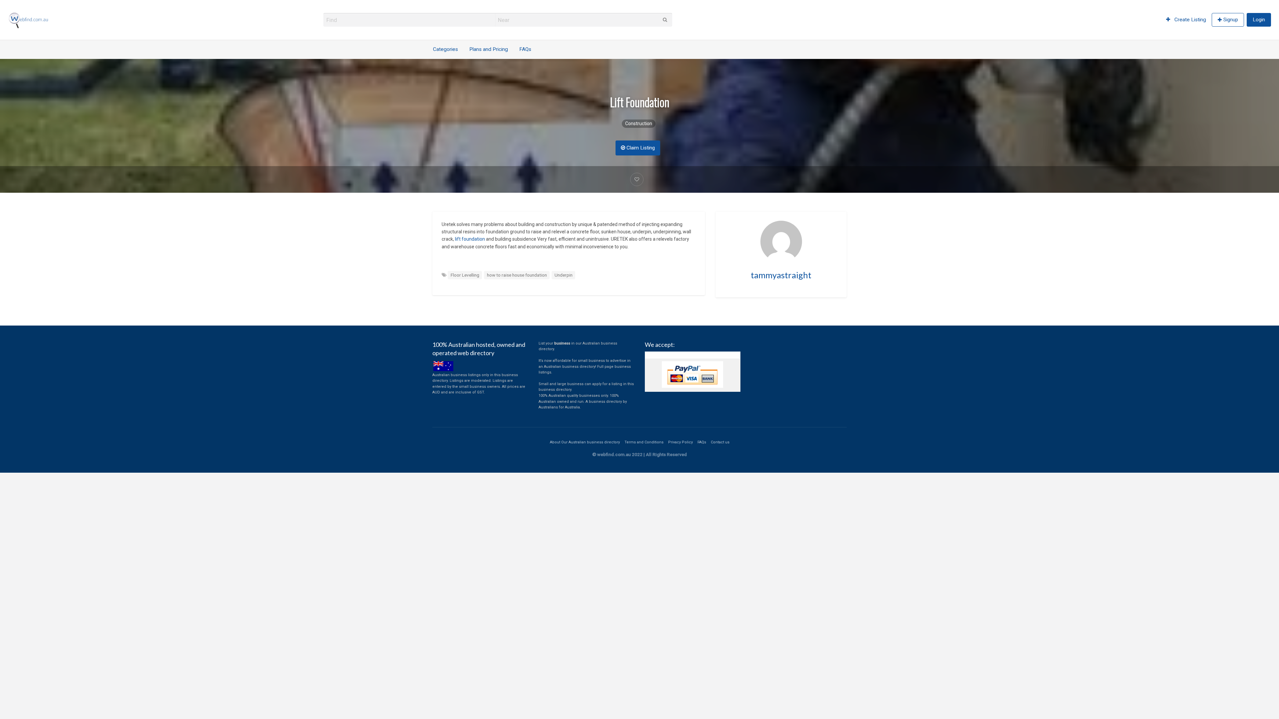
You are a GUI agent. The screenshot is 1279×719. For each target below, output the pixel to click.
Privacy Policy (680, 442)
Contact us (720, 442)
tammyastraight (781, 275)
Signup (1230, 20)
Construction (638, 123)
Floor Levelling (465, 275)
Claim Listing (640, 148)
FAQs (525, 49)
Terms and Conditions (644, 442)
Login (1259, 20)
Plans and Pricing (488, 49)
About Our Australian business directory (585, 442)
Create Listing (1189, 20)
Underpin (564, 275)
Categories (445, 49)
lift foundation (469, 239)
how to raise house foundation (517, 275)
